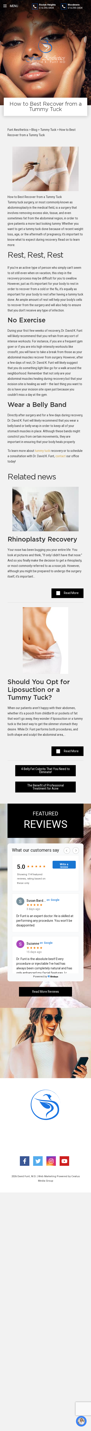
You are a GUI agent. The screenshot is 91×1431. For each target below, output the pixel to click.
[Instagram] (51, 1161)
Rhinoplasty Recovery (42, 539)
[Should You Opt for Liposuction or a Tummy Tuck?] (45, 642)
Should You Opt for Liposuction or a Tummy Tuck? (39, 690)
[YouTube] (64, 1161)
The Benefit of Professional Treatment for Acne (45, 787)
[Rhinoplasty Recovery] (45, 511)
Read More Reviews (45, 991)
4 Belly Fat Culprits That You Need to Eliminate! (45, 770)
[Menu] (5, 6)
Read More (71, 593)
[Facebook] (24, 1161)
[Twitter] (38, 1161)
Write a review (64, 866)
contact (60, 456)
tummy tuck (42, 451)
